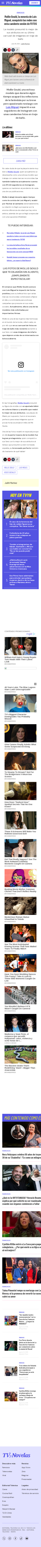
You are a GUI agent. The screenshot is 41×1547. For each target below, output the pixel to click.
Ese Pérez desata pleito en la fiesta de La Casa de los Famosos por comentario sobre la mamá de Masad (27, 1344)
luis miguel (23, 467)
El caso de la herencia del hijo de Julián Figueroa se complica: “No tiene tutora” (22, 524)
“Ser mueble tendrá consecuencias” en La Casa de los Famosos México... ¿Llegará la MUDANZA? (27, 1319)
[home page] (14, 3)
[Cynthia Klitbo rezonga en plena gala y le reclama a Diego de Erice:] (11, 1396)
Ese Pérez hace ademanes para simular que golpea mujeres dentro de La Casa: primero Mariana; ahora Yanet (22, 580)
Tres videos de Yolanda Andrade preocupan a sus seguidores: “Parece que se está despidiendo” (27, 1369)
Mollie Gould (9, 467)
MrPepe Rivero (23, 1329)
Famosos (20, 13)
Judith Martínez (25, 44)
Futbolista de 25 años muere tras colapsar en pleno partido (20, 535)
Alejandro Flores (23, 1354)
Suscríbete (34, 3)
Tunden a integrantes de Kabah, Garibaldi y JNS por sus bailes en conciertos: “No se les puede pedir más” (21, 548)
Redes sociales (9, 472)
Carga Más (20, 160)
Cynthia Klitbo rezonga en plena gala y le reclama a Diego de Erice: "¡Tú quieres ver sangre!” (27, 1395)
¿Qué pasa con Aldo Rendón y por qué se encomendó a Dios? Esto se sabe (26, 150)
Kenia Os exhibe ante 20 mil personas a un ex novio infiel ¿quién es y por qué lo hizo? (26, 136)
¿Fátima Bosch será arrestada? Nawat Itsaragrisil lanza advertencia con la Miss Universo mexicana (20, 564)
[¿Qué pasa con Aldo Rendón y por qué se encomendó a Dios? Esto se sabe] (8, 148)
